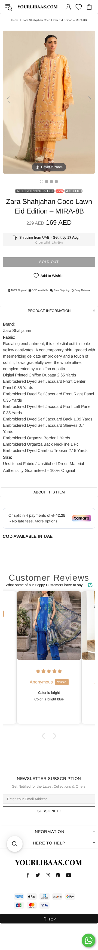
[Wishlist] (79, 7)
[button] (45, 735)
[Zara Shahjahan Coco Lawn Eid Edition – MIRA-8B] (41, 181)
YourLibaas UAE (37, 7)
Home (15, 20)
